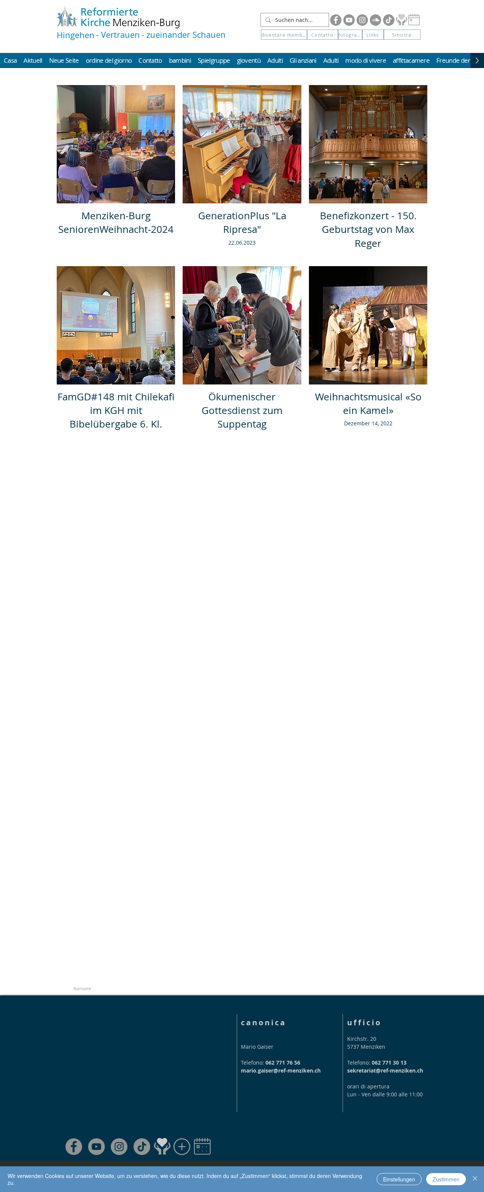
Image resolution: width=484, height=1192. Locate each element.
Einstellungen (399, 1179)
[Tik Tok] (388, 20)
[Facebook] (335, 20)
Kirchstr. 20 (361, 1038)
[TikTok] (141, 1146)
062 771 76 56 (282, 1062)
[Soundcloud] (375, 20)
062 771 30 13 (389, 1062)
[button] (402, 34)
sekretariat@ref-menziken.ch (385, 1070)
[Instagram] (362, 20)
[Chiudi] (474, 1179)
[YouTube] (349, 20)
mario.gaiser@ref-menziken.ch (281, 1070)
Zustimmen (446, 1179)
